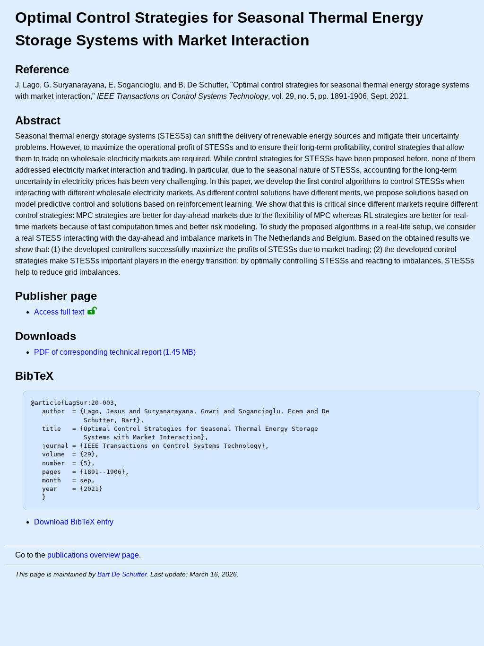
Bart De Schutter (122, 574)
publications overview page (93, 555)
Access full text (59, 312)
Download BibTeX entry (73, 522)
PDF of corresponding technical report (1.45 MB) (115, 352)
